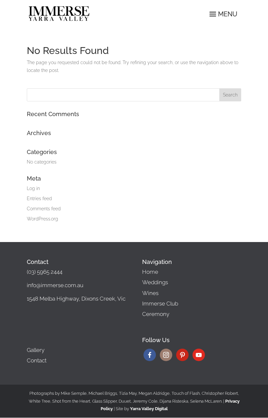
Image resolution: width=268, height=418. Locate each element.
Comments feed (44, 208)
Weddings (155, 282)
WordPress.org (42, 218)
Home (150, 272)
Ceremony (155, 314)
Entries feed (39, 198)
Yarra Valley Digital (149, 408)
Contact (36, 360)
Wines (150, 293)
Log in (33, 188)
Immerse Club (160, 303)
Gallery (35, 350)
